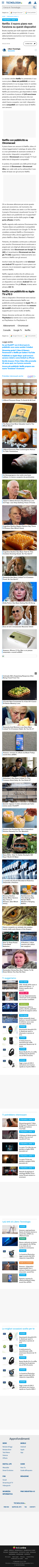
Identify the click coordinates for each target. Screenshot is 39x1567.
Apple (22, 1449)
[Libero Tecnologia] (19, 1503)
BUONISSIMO (19, 1554)
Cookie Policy (30, 1556)
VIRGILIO (11, 1550)
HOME (3, 16)
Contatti (32, 1507)
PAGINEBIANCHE (13, 1552)
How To (23, 1467)
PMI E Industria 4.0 (27, 1491)
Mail (29, 6)
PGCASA (5, 1552)
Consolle (7, 330)
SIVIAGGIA (33, 1552)
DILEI (27, 1552)
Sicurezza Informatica (8, 1493)
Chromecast (23, 325)
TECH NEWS (23, 982)
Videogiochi (6, 1485)
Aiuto (26, 1558)
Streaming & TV (8, 1483)
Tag (25, 1507)
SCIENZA (22, 1238)
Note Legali (15, 1556)
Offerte (5, 1458)
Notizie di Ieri (7, 1449)
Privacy (22, 1556)
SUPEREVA (27, 1554)
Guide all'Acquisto (26, 1470)
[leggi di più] (36, 50)
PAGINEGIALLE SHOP (29, 1550)
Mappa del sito (16, 1507)
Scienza (5, 1455)
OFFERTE (22, 1026)
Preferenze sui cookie (17, 1558)
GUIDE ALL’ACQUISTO (26, 1263)
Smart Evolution (8, 1470)
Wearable (6, 1467)
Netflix (27, 330)
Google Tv (17, 330)
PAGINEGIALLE (19, 1550)
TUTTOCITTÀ (22, 1552)
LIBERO (6, 1550)
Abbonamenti (9, 325)
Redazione (24, 1476)
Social (5, 1480)
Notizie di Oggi (7, 1447)
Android (23, 1447)
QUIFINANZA (12, 1554)
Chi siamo (7, 1556)
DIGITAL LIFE (24, 993)
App (21, 1452)
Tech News (6, 1452)
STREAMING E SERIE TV (13, 16)
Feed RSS (6, 1507)
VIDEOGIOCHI (24, 1004)
